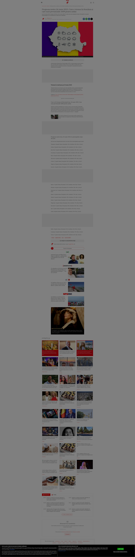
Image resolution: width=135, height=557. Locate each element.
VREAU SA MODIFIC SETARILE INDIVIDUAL (120, 551)
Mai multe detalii (12, 549)
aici (53, 552)
